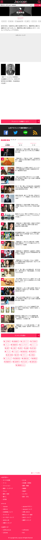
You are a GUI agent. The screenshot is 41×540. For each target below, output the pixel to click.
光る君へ (25, 362)
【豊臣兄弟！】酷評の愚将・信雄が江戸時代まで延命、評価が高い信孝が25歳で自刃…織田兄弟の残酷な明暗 (27, 224)
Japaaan (20, 2)
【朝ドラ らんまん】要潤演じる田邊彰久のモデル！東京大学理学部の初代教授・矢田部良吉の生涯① (10, 80)
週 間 (20, 144)
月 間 (34, 144)
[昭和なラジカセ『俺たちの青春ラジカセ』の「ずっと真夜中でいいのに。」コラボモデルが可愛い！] (7, 217)
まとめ (11, 21)
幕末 (21, 348)
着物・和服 (25, 486)
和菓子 (24, 491)
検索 (39, 2)
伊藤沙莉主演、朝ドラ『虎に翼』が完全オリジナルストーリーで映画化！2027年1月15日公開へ (27, 196)
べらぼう (16, 351)
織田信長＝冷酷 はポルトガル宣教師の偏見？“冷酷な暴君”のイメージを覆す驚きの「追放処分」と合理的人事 (27, 317)
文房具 (33, 355)
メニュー (1, 2)
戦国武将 (15, 345)
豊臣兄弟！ (27, 358)
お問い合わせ (26, 512)
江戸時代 (7, 341)
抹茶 (17, 355)
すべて (4, 21)
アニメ (7, 345)
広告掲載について (8, 512)
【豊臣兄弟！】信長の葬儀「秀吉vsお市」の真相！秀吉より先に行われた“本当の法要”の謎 (27, 206)
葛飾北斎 (33, 362)
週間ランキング (26, 520)
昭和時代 (16, 362)
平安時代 (34, 341)
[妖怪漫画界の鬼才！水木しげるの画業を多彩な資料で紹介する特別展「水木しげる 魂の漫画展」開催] (7, 236)
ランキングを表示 (20, 335)
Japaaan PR (20, 21)
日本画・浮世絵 (26, 483)
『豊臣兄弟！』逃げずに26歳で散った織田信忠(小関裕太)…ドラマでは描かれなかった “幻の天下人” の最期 (27, 243)
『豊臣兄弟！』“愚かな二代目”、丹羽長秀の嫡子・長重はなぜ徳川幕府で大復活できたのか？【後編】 (27, 159)
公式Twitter (15, 132)
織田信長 (24, 351)
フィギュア (8, 358)
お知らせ (5, 509)
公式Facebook (6, 132)
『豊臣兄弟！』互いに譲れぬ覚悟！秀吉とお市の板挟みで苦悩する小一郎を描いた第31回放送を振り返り (27, 289)
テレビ (8, 351)
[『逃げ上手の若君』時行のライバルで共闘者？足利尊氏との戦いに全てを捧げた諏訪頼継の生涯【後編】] (7, 301)
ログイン (32, 5)
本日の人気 (6, 520)
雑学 (8, 348)
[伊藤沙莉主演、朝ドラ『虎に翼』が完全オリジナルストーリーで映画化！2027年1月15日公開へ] (7, 199)
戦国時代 (16, 341)
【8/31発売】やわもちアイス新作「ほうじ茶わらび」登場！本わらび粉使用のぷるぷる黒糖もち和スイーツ (27, 280)
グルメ (5, 491)
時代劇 (34, 348)
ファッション (6, 486)
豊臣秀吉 (17, 358)
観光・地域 (6, 494)
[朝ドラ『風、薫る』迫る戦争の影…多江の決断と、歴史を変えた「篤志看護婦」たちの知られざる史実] (7, 273)
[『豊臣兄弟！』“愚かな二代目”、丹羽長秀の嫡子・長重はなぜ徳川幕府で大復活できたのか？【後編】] (7, 162)
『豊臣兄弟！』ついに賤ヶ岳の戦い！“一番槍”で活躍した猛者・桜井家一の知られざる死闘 (27, 326)
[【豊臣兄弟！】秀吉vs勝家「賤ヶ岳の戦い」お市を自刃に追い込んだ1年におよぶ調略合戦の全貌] (7, 152)
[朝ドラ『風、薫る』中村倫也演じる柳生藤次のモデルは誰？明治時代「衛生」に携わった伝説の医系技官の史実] (7, 189)
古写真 (5, 499)
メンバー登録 (38, 5)
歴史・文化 (25, 496)
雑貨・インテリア (8, 488)
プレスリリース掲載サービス (20, 121)
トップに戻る (36, 473)
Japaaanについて (27, 509)
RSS (35, 132)
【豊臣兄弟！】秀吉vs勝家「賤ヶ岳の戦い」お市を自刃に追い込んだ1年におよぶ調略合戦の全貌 (27, 150)
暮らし (5, 496)
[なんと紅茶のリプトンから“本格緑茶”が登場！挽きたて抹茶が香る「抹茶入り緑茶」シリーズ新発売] (7, 310)
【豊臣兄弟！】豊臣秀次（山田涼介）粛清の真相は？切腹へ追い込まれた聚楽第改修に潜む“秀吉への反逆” (27, 252)
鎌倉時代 (8, 362)
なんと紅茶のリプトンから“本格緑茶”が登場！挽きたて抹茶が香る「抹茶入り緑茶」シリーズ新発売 (27, 308)
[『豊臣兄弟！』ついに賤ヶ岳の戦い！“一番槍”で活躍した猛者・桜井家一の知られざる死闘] (7, 328)
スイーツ (34, 345)
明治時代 (33, 351)
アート (35, 21)
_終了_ (28, 21)
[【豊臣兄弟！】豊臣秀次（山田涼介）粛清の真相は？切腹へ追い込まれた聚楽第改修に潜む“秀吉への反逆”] (7, 254)
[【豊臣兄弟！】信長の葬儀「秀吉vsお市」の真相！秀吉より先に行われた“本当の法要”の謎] (7, 208)
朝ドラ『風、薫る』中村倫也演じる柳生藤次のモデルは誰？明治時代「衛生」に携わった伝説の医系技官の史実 (27, 187)
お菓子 (14, 348)
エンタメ (24, 494)
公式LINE (25, 132)
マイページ (6, 515)
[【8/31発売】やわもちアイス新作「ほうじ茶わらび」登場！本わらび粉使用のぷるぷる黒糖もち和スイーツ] (7, 282)
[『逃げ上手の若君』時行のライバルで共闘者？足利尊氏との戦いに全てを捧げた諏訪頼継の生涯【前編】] (7, 180)
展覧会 (35, 358)
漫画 (27, 348)
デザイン (24, 355)
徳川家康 (10, 355)
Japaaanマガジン (27, 506)
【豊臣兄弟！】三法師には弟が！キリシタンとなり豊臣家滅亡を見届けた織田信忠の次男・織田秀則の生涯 (27, 169)
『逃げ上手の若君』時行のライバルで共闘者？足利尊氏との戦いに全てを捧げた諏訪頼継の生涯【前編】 (27, 178)
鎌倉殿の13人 (21, 365)
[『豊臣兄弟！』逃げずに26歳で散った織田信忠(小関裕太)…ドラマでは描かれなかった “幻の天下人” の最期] (7, 245)
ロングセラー (25, 345)
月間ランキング (7, 523)
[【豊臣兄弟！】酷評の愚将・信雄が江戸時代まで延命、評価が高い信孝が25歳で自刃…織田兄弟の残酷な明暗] (7, 226)
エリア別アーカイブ (8, 517)
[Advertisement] (14, 48)
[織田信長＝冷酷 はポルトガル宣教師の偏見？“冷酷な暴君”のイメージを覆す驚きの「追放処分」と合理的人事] (7, 319)
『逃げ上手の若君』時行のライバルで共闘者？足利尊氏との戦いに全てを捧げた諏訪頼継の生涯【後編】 (27, 298)
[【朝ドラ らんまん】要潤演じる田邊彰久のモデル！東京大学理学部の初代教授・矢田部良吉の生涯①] (10, 70)
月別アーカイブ (26, 517)
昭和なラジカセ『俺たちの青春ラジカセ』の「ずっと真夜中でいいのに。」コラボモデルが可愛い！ (27, 215)
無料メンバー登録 (27, 515)
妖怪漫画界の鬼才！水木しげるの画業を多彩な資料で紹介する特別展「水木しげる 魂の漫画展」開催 (27, 233)
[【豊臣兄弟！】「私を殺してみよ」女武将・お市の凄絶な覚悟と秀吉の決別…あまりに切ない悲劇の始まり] (7, 263)
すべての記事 (6, 480)
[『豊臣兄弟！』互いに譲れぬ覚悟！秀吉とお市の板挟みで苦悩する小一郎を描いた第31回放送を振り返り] (7, 291)
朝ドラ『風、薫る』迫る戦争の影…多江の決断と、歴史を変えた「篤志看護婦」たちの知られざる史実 (27, 271)
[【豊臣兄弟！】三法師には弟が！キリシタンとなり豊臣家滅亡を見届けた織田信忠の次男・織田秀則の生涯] (7, 171)
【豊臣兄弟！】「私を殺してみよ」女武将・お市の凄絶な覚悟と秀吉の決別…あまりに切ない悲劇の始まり (27, 261)
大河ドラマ (25, 341)
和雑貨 (24, 488)
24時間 (7, 144)
